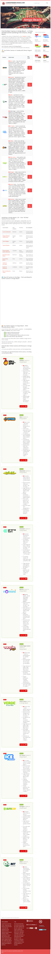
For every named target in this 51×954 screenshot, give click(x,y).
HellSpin (11, 141)
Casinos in (3, 917)
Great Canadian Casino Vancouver (6, 251)
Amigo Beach (23, 362)
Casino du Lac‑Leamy (5, 263)
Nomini (11, 184)
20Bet (11, 94)
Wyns (11, 61)
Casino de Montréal (6, 231)
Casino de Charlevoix (5, 267)
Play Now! (30, 67)
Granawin (12, 77)
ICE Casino (12, 126)
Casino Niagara (6, 241)
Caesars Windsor (6, 245)
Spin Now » (23, 406)
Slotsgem (12, 172)
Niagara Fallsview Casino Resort (6, 236)
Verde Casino (13, 157)
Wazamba (12, 199)
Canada (24, 36)
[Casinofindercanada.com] (14, 3)
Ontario (11, 917)
